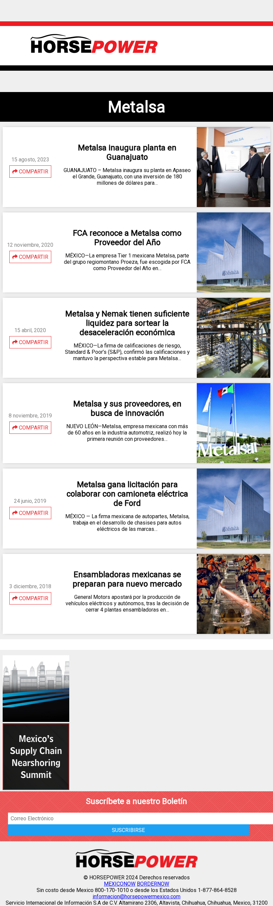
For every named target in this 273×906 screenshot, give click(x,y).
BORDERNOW (153, 884)
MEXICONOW (120, 884)
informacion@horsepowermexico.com (136, 896)
